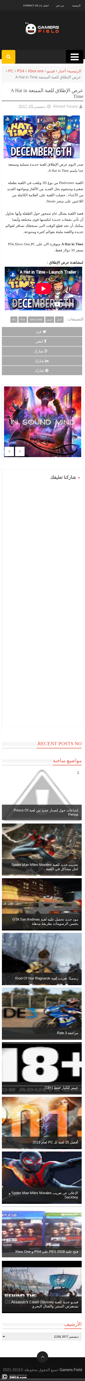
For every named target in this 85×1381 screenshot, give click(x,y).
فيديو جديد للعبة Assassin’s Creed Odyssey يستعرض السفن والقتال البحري (44, 1304)
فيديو (51, 71)
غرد (39, 332)
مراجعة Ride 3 (67, 1033)
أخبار (62, 71)
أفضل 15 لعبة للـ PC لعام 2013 (55, 1142)
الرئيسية (76, 5)
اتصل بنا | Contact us (36, 5)
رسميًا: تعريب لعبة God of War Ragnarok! (46, 978)
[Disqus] (43, 540)
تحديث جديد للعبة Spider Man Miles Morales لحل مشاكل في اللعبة (44, 867)
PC (11, 71)
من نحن (60, 5)
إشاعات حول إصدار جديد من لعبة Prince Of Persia (46, 812)
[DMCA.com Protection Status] (14, 1378)
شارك (38, 351)
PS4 (20, 71)
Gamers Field (71, 1370)
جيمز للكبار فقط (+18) (61, 1088)
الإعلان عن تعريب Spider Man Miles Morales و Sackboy (43, 1195)
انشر (39, 341)
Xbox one (36, 71)
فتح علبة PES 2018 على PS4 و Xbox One (46, 1252)
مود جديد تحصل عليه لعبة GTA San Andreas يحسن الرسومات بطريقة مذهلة (45, 921)
